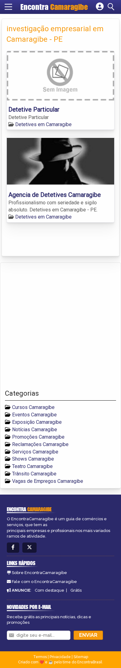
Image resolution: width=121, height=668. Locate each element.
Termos (40, 657)
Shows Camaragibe (33, 459)
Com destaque (49, 590)
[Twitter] (29, 547)
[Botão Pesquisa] (112, 6)
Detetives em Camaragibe (43, 124)
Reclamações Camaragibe (40, 444)
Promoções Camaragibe (38, 437)
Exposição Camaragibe (37, 422)
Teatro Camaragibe (32, 466)
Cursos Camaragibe (33, 407)
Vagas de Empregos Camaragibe (47, 481)
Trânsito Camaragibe (34, 474)
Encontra (54, 6)
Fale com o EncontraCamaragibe (44, 581)
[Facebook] (13, 547)
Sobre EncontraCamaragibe (39, 572)
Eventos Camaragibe (34, 415)
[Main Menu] (8, 7)
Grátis (76, 590)
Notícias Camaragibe (34, 429)
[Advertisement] (60, 326)
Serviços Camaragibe (35, 452)
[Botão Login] (100, 6)
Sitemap (81, 657)
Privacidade (60, 657)
